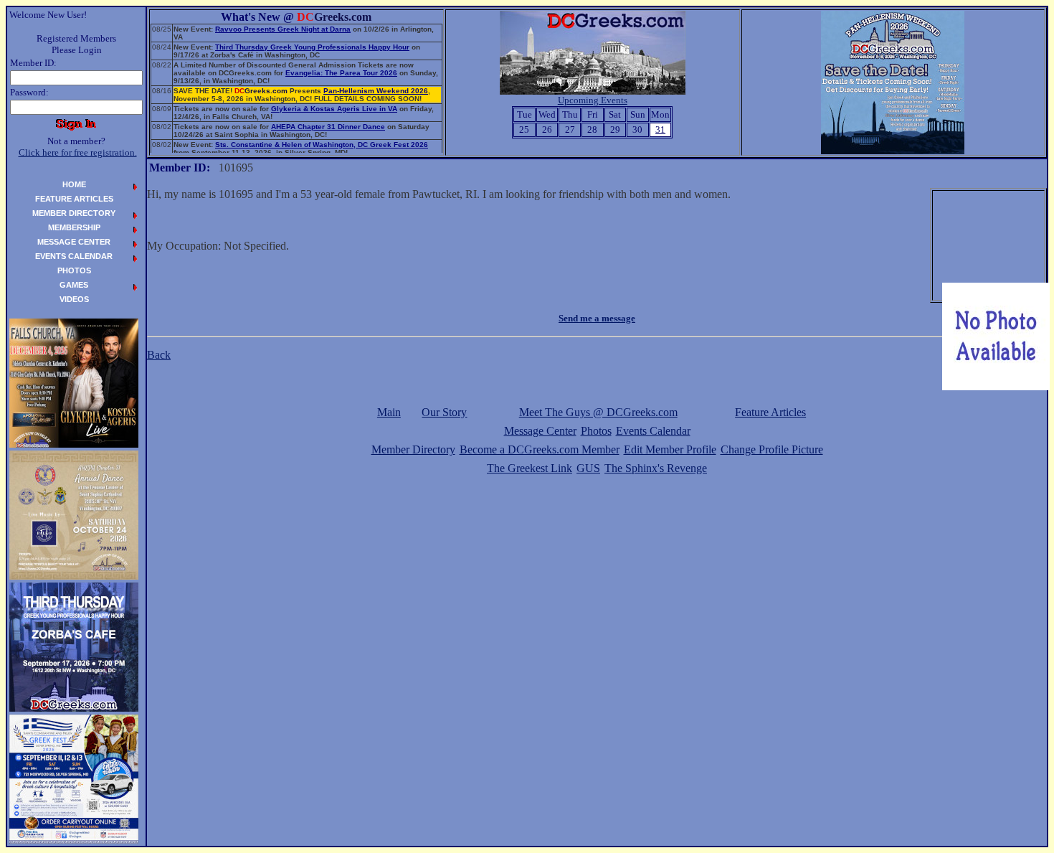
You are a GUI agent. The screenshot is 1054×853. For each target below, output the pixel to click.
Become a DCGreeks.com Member (539, 449)
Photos (596, 431)
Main (389, 412)
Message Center (540, 431)
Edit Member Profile (670, 449)
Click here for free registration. (78, 152)
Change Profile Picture (772, 449)
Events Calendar (653, 431)
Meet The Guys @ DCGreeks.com (598, 412)
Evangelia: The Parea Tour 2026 (341, 73)
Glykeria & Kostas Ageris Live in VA (334, 109)
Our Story (444, 412)
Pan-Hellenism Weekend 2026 (375, 91)
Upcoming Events (592, 100)
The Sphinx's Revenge (655, 468)
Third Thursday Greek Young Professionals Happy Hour (312, 47)
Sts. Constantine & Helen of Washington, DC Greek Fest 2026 (321, 145)
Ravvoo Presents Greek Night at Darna (283, 29)
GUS (588, 468)
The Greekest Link (529, 468)
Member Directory (413, 449)
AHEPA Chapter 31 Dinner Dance (328, 127)
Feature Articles (770, 412)
